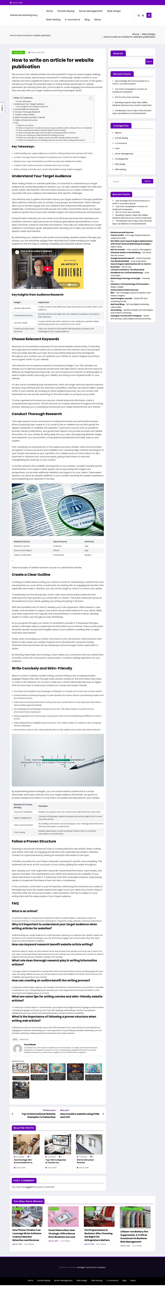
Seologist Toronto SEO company (91, 1267)
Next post (64, 1110)
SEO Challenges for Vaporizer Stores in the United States (134, 1233)
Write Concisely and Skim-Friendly (30, 117)
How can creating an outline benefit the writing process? (41, 135)
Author (15, 1039)
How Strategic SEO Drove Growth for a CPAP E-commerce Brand (23, 1161)
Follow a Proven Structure (26, 120)
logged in (29, 1187)
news (117, 148)
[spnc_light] (143, 15)
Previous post (49, 1110)
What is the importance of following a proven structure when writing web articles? (52, 140)
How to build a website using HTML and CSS (79, 1115)
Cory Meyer (30, 1044)
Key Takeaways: (25, 101)
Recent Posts (24, 1039)
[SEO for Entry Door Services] (89, 1144)
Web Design (114, 11)
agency (118, 132)
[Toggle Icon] (148, 15)
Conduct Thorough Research (27, 112)
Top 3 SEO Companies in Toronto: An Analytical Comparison (56, 1161)
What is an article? (25, 125)
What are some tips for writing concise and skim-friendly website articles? (49, 138)
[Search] (139, 15)
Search (118, 53)
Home (49, 11)
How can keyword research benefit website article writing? (42, 130)
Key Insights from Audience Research (33, 107)
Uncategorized (121, 159)
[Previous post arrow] (12, 1114)
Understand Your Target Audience (29, 104)
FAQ (16, 123)
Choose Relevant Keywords (27, 109)
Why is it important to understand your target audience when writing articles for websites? (55, 128)
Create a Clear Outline (25, 114)
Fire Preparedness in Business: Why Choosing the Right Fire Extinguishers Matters (63, 1235)
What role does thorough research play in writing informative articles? (47, 133)
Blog (87, 19)
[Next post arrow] (103, 1114)
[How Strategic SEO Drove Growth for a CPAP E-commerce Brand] (26, 1144)
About (97, 19)
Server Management (91, 11)
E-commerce (72, 19)
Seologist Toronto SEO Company (126, 315)
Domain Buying (65, 11)
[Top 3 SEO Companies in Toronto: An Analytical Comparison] (58, 1144)
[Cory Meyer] (17, 1048)
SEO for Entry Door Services (85, 1161)
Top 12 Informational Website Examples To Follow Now (39, 1115)
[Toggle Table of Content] (89, 98)
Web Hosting (53, 19)
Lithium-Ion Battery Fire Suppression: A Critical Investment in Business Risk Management (98, 1236)
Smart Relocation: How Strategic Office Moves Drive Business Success (26, 1233)
